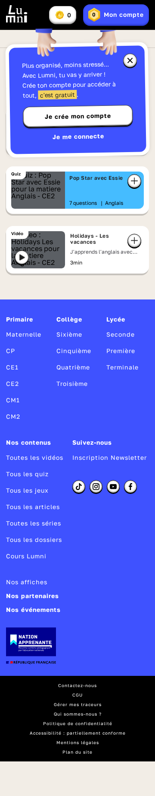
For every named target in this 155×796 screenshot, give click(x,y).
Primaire (19, 319)
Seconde (120, 334)
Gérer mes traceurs (78, 704)
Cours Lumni (26, 556)
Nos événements (33, 609)
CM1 (13, 400)
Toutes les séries (33, 523)
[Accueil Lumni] (17, 13)
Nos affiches (26, 582)
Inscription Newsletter (109, 457)
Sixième (69, 334)
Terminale (122, 367)
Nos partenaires (32, 595)
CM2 (13, 416)
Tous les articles (33, 506)
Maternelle (23, 334)
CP (10, 350)
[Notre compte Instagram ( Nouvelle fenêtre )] (96, 486)
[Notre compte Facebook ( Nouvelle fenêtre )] (130, 486)
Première (120, 350)
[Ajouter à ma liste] (134, 181)
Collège (69, 319)
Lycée (115, 319)
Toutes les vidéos (34, 457)
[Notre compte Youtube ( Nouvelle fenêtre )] (113, 486)
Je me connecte (78, 136)
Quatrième (73, 367)
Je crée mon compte (78, 116)
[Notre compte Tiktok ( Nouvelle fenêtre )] (78, 486)
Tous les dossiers (34, 539)
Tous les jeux (27, 490)
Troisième (72, 383)
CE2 (12, 383)
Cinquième (73, 350)
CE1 (12, 367)
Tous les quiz (27, 474)
